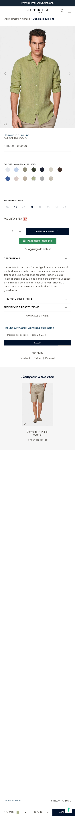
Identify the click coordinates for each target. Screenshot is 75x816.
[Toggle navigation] (4, 11)
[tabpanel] (37, 77)
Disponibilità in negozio (39, 240)
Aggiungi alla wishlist (39, 249)
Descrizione (12, 258)
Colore (20, 164)
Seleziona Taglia (14, 200)
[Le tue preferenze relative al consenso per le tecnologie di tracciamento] (68, 809)
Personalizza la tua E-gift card (37, 3)
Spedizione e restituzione (21, 307)
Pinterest (50, 358)
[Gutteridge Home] (37, 11)
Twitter (38, 358)
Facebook (25, 358)
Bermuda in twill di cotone (37, 433)
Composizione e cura (18, 299)
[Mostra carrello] (69, 11)
